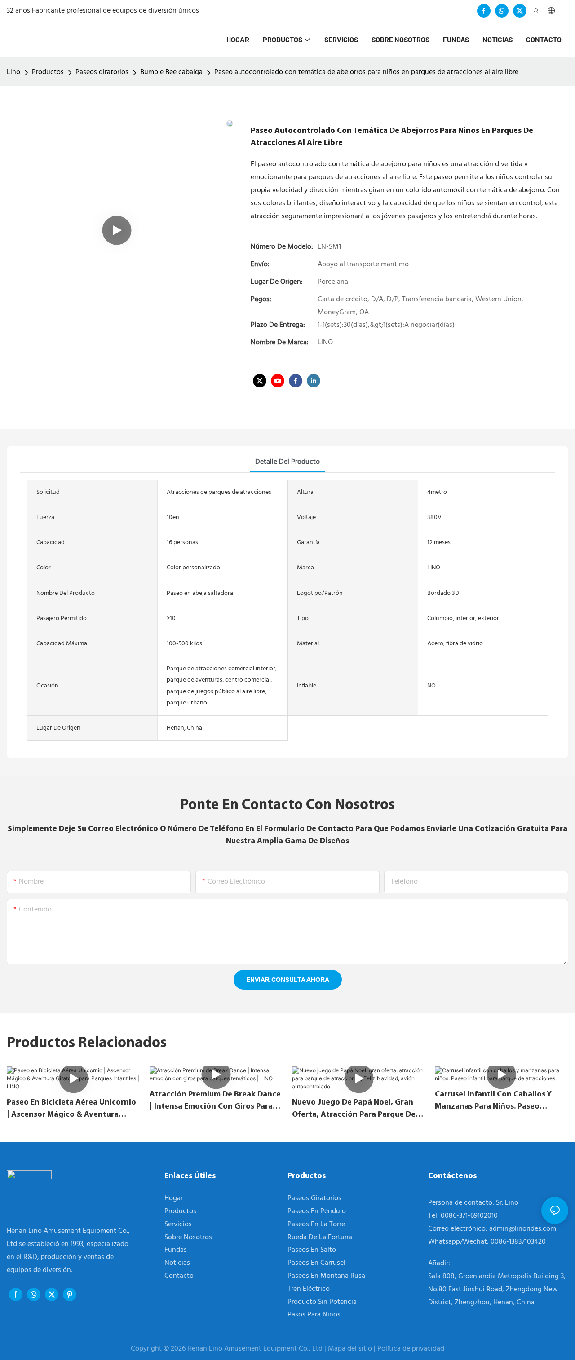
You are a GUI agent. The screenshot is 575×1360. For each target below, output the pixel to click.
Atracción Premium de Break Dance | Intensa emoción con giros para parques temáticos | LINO (215, 1101)
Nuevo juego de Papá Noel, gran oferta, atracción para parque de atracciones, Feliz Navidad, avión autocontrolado (354, 1109)
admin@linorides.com (522, 1229)
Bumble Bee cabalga (171, 72)
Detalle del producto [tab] (287, 462)
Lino (13, 72)
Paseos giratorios (101, 72)
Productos (48, 72)
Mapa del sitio (351, 1349)
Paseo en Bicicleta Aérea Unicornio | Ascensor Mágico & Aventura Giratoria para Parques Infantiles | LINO (71, 1109)
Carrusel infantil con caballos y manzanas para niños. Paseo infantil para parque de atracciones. (493, 1101)
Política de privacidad (410, 1349)
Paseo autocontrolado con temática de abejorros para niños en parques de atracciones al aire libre (366, 72)
